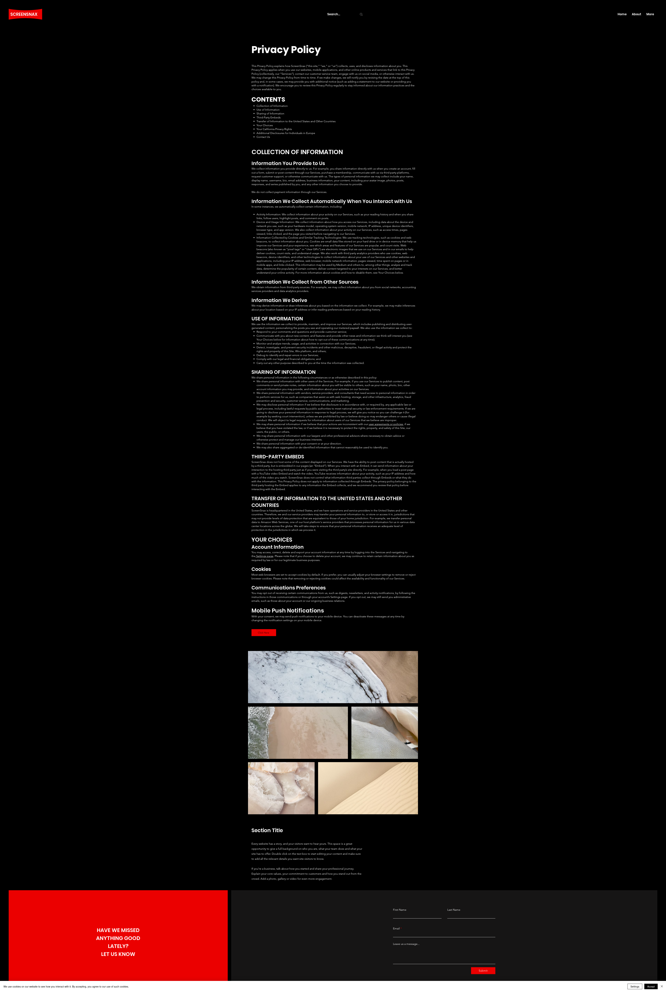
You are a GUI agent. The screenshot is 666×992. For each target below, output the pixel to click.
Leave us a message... (406, 944)
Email (396, 928)
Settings (634, 986)
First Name (399, 909)
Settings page (264, 556)
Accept (651, 986)
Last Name (453, 909)
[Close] (662, 986)
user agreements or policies (386, 424)
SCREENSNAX (23, 14)
